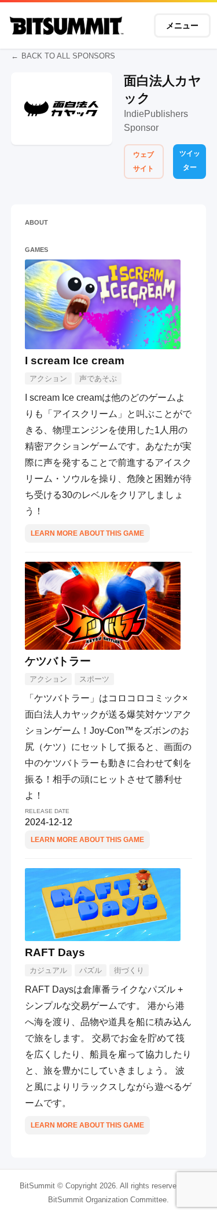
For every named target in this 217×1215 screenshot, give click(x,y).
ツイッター (189, 160)
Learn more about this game (87, 533)
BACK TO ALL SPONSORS (68, 56)
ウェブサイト (143, 162)
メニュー (182, 25)
